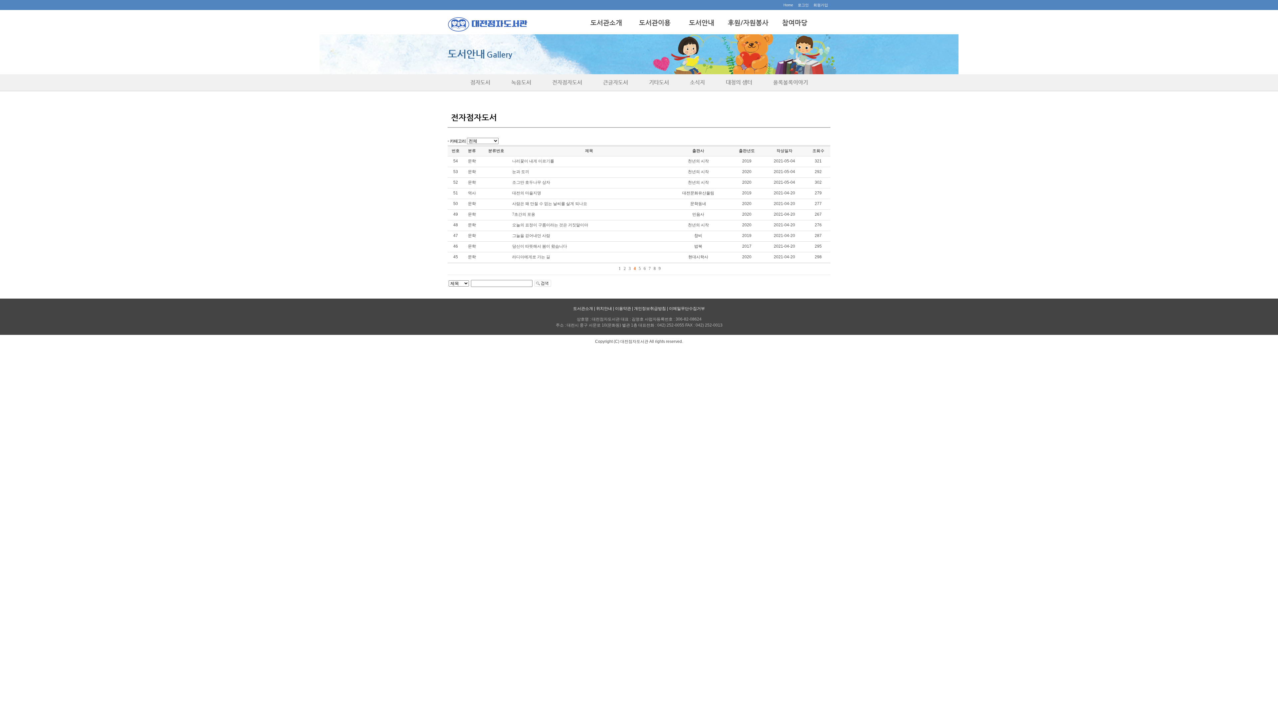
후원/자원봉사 (748, 23)
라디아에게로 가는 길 (531, 257)
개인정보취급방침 (650, 308)
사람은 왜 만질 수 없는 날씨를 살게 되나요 (549, 203)
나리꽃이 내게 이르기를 (533, 161)
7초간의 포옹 (523, 214)
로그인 (803, 5)
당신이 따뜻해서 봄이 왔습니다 (539, 246)
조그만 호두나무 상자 (531, 182)
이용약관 (623, 308)
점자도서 (480, 82)
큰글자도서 (615, 82)
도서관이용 (655, 23)
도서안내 (701, 23)
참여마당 (794, 23)
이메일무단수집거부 (687, 308)
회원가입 (820, 5)
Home (788, 5)
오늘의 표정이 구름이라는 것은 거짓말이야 (550, 225)
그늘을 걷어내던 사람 (531, 235)
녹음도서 (521, 82)
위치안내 (604, 308)
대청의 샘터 (739, 82)
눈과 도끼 (520, 171)
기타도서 (659, 82)
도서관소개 (606, 23)
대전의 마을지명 (526, 193)
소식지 (697, 82)
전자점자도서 (567, 82)
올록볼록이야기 (790, 82)
